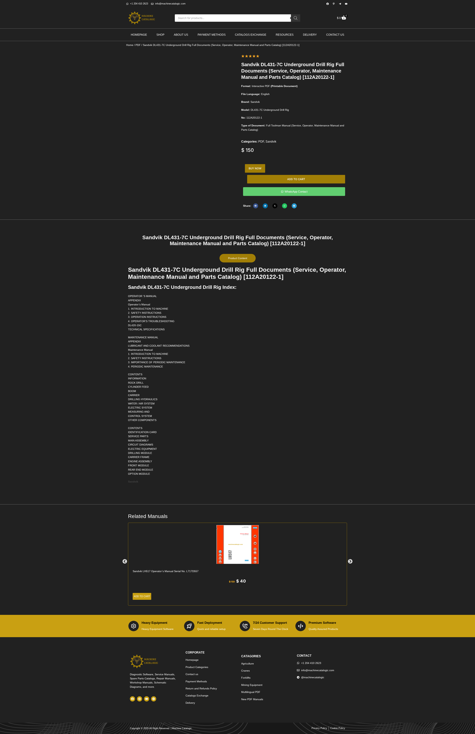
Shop (160, 34)
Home (129, 44)
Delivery (310, 34)
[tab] (238, 258)
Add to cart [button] (142, 596)
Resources (285, 34)
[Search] (295, 18)
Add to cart (296, 179)
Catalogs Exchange (250, 34)
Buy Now (255, 168)
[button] (255, 205)
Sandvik (271, 141)
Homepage (139, 34)
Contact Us (335, 34)
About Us (181, 34)
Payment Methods (212, 34)
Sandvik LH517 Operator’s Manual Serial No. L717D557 (166, 571)
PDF (138, 44)
